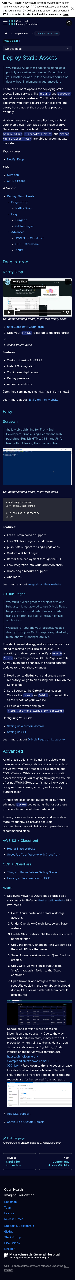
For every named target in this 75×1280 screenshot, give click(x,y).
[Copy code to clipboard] (68, 502)
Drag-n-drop (19, 202)
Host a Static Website (21, 848)
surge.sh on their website (44, 584)
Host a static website (51, 900)
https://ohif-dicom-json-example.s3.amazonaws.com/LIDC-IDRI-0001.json (34, 1061)
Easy (14, 214)
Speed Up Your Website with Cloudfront (33, 854)
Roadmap (10, 1202)
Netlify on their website (43, 399)
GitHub (8, 1231)
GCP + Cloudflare (27, 244)
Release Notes (13, 1219)
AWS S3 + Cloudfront (29, 238)
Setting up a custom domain (25, 726)
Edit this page (16, 1138)
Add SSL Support (18, 1113)
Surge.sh (13, 175)
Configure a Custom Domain (25, 1122)
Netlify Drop (23, 208)
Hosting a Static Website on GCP (28, 878)
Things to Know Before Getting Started (32, 872)
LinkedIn (9, 1248)
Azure (19, 250)
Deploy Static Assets (20, 196)
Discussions (12, 1243)
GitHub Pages (16, 181)
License (9, 1213)
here (66, 14)
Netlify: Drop (15, 159)
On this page (13, 48)
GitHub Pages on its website (46, 739)
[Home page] (6, 33)
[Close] (72, 8)
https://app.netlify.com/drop (25, 327)
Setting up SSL (17, 732)
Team (8, 1207)
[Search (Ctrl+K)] (69, 23)
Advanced (17, 232)
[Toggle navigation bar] (5, 22)
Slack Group (12, 1237)
